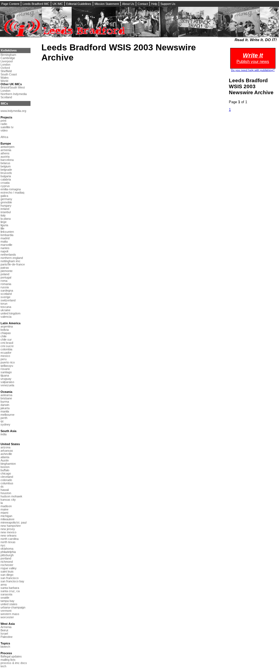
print (3, 120)
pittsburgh (7, 555)
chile (4, 336)
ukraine (5, 310)
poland (5, 274)
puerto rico (8, 362)
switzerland (8, 300)
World (4, 80)
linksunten (7, 231)
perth (4, 418)
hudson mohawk (11, 496)
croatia (5, 182)
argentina (7, 326)
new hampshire (11, 525)
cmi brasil (7, 342)
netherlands (8, 254)
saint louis (7, 571)
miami (4, 512)
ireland (5, 208)
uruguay (6, 378)
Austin (5, 460)
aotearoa (6, 395)
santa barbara (10, 587)
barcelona (7, 159)
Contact (143, 3)
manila (5, 411)
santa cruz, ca (10, 591)
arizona (5, 447)
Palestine (7, 636)
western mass (10, 614)
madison (6, 506)
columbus (7, 483)
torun (4, 303)
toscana (6, 306)
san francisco (10, 578)
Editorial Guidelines (78, 3)
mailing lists (8, 659)
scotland (6, 293)
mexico (5, 355)
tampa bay (7, 600)
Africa (4, 137)
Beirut (4, 630)
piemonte (7, 271)
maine (4, 509)
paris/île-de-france (13, 264)
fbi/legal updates (11, 656)
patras (5, 267)
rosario (5, 369)
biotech (5, 646)
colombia (6, 349)
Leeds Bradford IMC (36, 3)
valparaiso (7, 382)
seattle (5, 597)
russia (5, 287)
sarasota (6, 594)
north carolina (10, 538)
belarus (5, 163)
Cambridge (8, 58)
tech (3, 666)
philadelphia (8, 551)
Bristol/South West (13, 87)
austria (5, 156)
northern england (12, 257)
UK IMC (58, 3)
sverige (5, 297)
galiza (4, 195)
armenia (6, 150)
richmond (7, 561)
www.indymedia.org (13, 110)
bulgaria (6, 176)
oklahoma (7, 548)
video (4, 130)
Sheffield (6, 71)
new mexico (8, 532)
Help (154, 3)
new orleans (9, 535)
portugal (6, 277)
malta (4, 241)
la (2, 502)
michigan (6, 516)
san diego (7, 574)
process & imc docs (14, 663)
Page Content (10, 3)
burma (5, 401)
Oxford (5, 67)
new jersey (8, 529)
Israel (4, 633)
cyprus (5, 186)
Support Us (167, 3)
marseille (6, 244)
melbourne (7, 414)
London (5, 64)
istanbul (6, 212)
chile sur (6, 339)
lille (2, 228)
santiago (6, 372)
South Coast (9, 74)
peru (4, 359)
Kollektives (9, 50)
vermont (6, 610)
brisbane (6, 398)
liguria (4, 225)
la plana (6, 218)
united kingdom (10, 313)
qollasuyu (7, 365)
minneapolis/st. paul (13, 522)
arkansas (7, 450)
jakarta (5, 408)
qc (2, 421)
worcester (7, 617)
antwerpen (7, 146)
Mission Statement (107, 3)
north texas (8, 542)
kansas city (8, 499)
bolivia (5, 329)
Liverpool (7, 61)
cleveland (7, 476)
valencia (6, 316)
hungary (6, 205)
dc (2, 486)
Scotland (6, 97)
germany (6, 199)
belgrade (6, 169)
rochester (7, 565)
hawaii (5, 489)
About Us (128, 3)
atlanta (5, 457)
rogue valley (9, 568)
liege (4, 222)
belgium (6, 166)
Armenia (6, 627)
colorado (6, 480)
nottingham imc (10, 261)
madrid (5, 238)
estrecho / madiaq (12, 192)
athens (5, 153)
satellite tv (7, 127)
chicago (6, 473)
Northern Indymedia (14, 94)
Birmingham (8, 54)
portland (6, 558)
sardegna (7, 290)
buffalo (5, 470)
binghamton (8, 463)
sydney (5, 424)
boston (5, 467)
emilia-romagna (11, 189)
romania (6, 284)
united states (9, 604)
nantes (5, 248)
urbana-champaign (13, 607)
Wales (5, 77)
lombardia (7, 235)
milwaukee (7, 519)
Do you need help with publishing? (253, 70)
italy (3, 215)
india (4, 434)
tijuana (5, 375)
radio (4, 124)
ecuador (6, 352)
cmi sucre (7, 346)
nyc (3, 545)
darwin (5, 404)
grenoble (6, 202)
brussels (6, 173)
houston (6, 493)
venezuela (7, 385)
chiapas (6, 333)
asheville (6, 453)
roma (4, 280)
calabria (6, 179)
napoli (4, 251)
